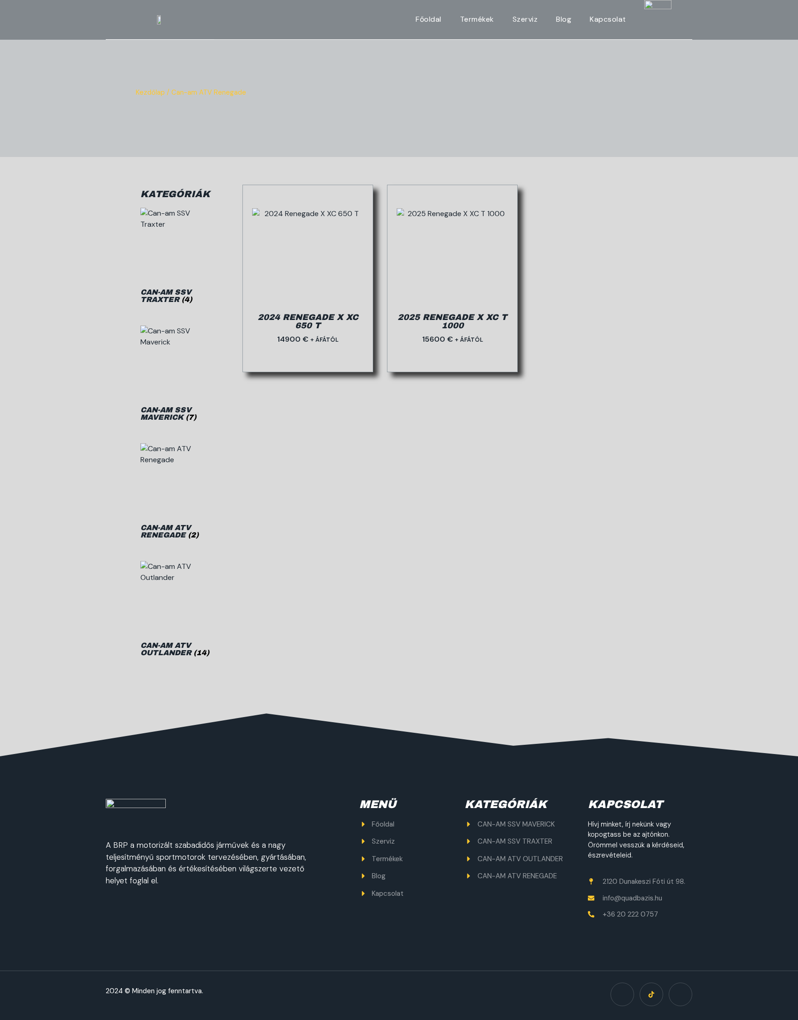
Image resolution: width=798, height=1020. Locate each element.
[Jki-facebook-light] (622, 994)
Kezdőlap (150, 92)
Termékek (477, 19)
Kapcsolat (608, 19)
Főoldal (428, 19)
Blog (563, 19)
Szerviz (525, 19)
